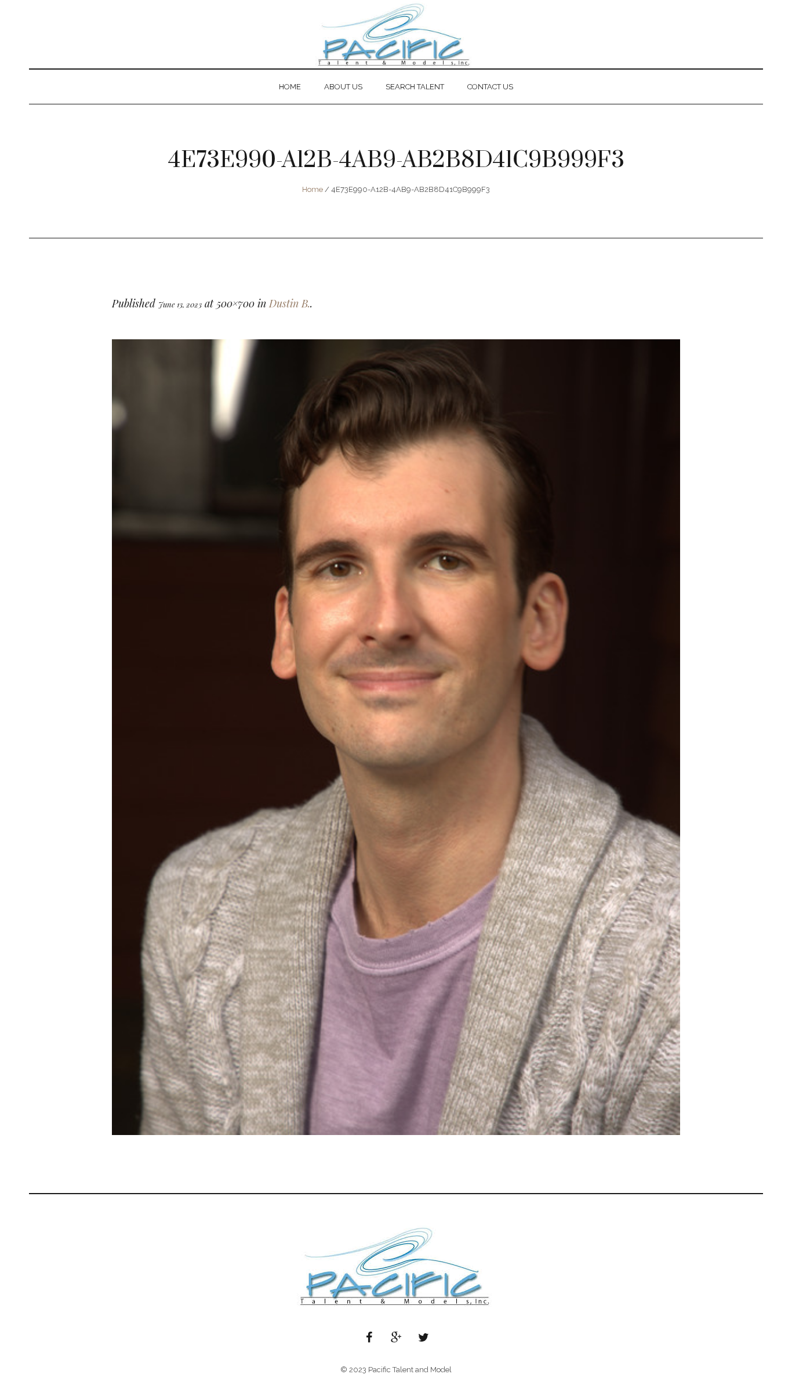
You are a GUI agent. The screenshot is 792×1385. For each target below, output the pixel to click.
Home (312, 189)
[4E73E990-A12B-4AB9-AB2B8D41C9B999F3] (396, 737)
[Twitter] (423, 1337)
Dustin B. (289, 303)
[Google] (396, 1337)
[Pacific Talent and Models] (396, 1265)
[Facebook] (369, 1337)
